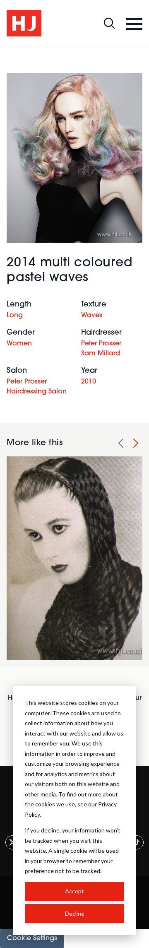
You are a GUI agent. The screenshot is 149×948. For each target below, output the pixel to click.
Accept (74, 891)
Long (15, 315)
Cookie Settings (32, 938)
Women (19, 343)
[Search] (109, 23)
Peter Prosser (101, 343)
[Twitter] (12, 842)
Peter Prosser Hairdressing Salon (37, 387)
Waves (91, 315)
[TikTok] (137, 842)
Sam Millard (100, 353)
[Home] (24, 23)
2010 (88, 382)
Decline (74, 913)
